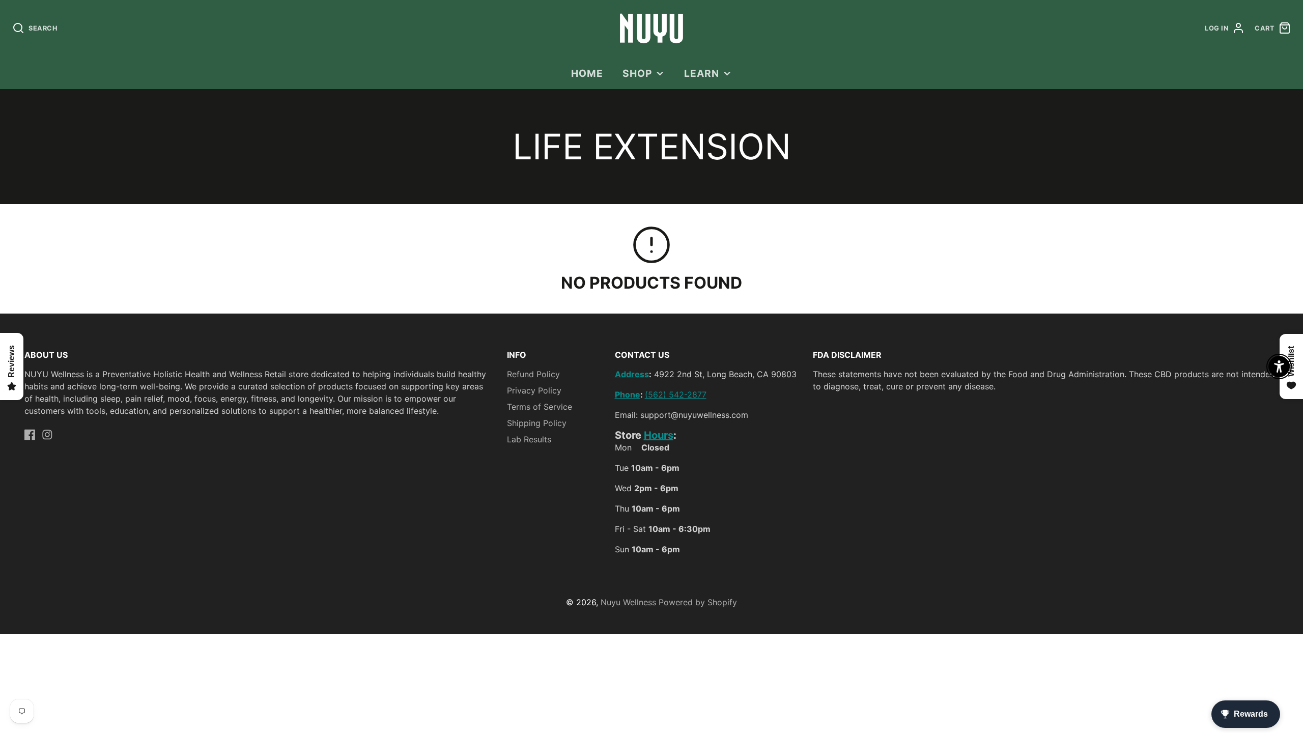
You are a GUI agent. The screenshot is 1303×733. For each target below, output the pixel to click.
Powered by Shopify (698, 602)
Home (587, 73)
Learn (701, 73)
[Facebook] (30, 434)
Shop (637, 73)
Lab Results (529, 439)
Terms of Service (539, 407)
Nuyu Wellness (628, 602)
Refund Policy (533, 374)
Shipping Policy (536, 423)
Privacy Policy (534, 390)
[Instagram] (47, 434)
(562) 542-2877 (675, 394)
